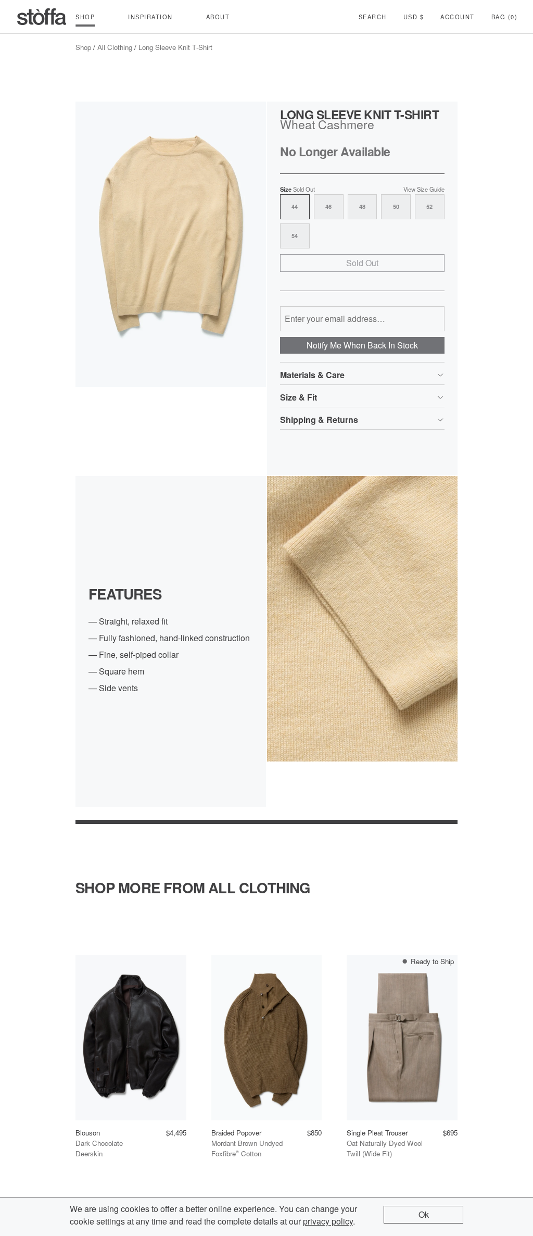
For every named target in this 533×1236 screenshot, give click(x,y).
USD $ (413, 17)
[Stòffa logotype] (41, 16)
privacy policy (328, 1221)
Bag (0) (504, 17)
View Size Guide (424, 189)
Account (457, 17)
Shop (83, 47)
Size (297, 189)
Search (373, 17)
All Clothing (114, 47)
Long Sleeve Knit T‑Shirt (175, 47)
